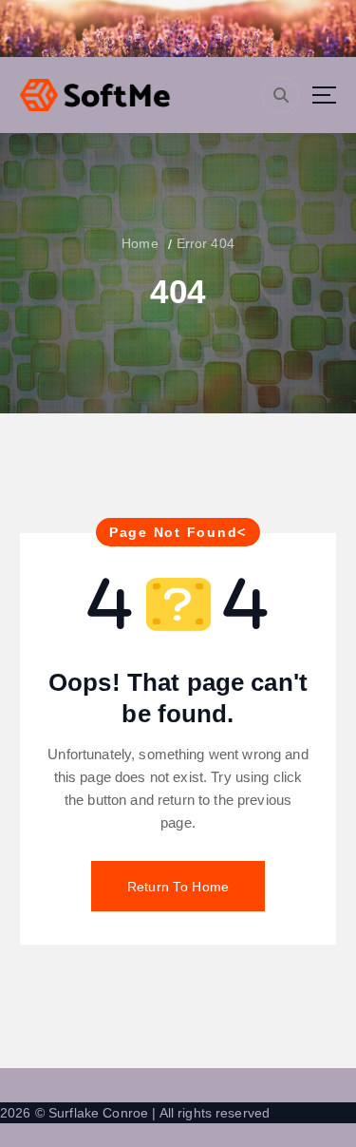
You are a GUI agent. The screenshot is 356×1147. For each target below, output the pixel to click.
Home (140, 243)
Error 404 (205, 243)
